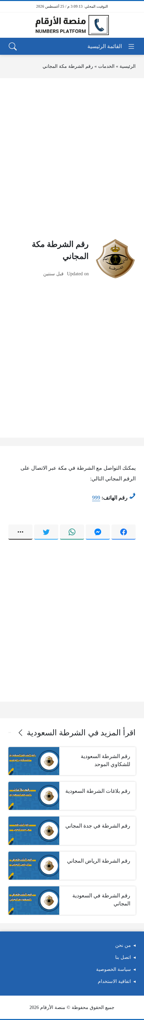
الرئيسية (128, 66)
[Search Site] (13, 46)
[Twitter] (46, 532)
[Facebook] (124, 532)
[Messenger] (98, 532)
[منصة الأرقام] (72, 25)
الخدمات (106, 66)
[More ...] (20, 532)
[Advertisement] (72, 158)
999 (96, 497)
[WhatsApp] (72, 532)
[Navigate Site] (111, 46)
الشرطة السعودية (56, 732)
